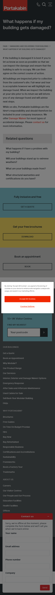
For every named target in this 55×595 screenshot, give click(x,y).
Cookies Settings (27, 306)
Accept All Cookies (27, 299)
